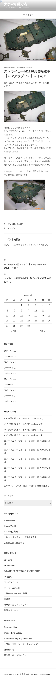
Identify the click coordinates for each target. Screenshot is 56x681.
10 (36, 310)
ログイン (31, 245)
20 (7, 321)
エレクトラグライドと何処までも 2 (20, 537)
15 (21, 315)
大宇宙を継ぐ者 (15, 4)
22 (21, 321)
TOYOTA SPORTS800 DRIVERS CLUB (22, 571)
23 (28, 321)
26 (49, 321)
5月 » (42, 331)
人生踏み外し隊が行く (14, 543)
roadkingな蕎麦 (11, 531)
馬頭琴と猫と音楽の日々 (15, 655)
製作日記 (20, 224)
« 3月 (13, 331)
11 (43, 310)
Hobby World (10, 526)
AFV (9, 224)
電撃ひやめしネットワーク (16, 604)
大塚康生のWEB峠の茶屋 (15, 593)
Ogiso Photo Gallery (13, 633)
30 (28, 326)
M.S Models (9, 565)
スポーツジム (10, 351)
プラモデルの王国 (12, 588)
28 (14, 326)
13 (7, 315)
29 (21, 326)
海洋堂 (7, 599)
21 (14, 321)
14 (14, 315)
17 (36, 315)
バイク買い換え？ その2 (16, 418)
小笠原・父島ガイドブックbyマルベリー (22, 644)
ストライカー (12, 228)
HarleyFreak (9, 520)
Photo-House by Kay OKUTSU (18, 638)
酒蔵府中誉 (9, 650)
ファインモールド (12, 582)
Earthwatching (10, 627)
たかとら (29, 67)
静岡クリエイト (11, 610)
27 (7, 326)
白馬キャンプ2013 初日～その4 (19, 486)
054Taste (8, 560)
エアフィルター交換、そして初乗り (20, 441)
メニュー (29, 15)
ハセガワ (8, 577)
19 (49, 315)
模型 (13, 224)
